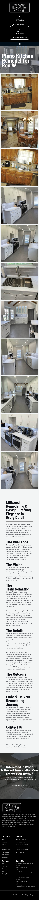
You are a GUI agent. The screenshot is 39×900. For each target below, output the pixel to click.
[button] (19, 44)
